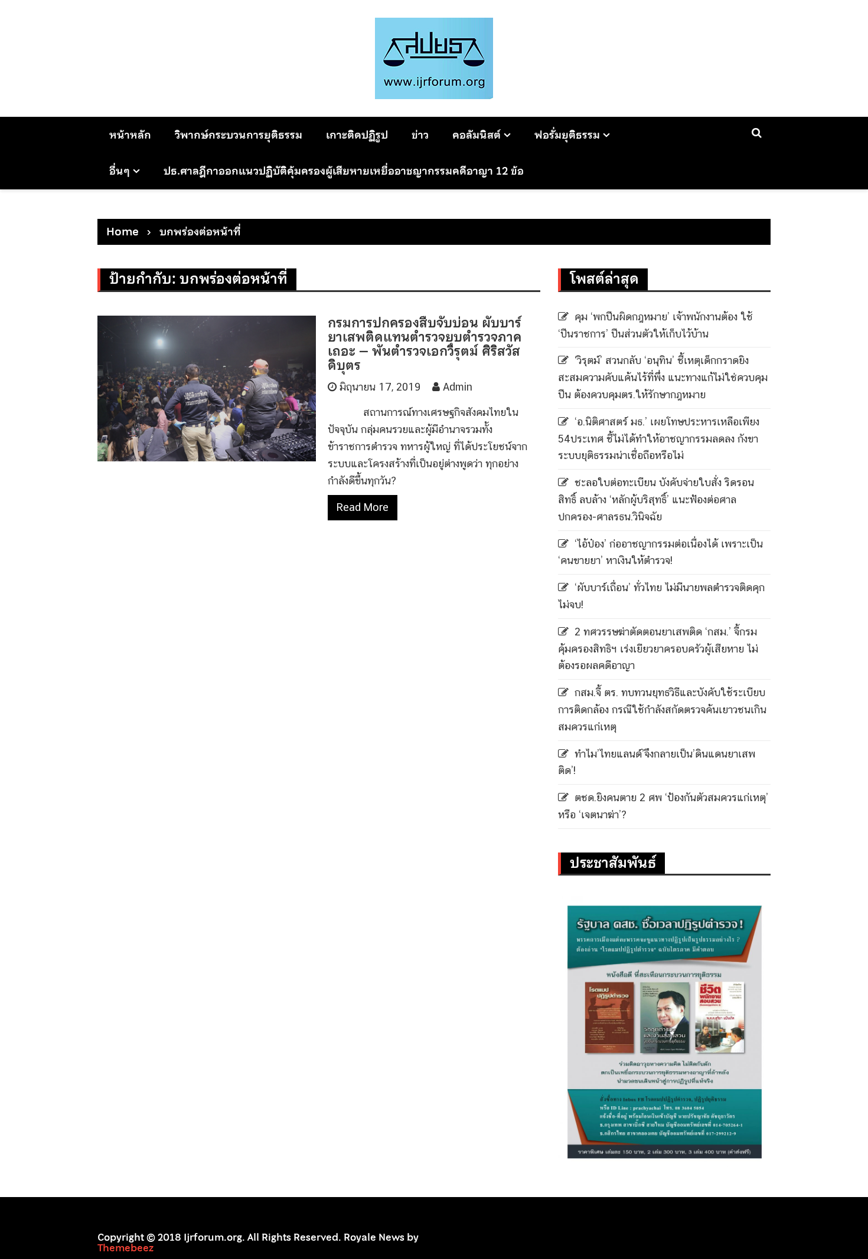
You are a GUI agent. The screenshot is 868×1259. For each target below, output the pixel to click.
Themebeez (125, 1247)
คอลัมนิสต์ (476, 134)
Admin (457, 387)
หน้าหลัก (130, 134)
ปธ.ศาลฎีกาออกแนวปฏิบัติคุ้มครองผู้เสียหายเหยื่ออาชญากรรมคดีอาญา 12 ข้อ (344, 170)
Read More (363, 507)
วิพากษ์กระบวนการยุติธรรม (238, 134)
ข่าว (420, 134)
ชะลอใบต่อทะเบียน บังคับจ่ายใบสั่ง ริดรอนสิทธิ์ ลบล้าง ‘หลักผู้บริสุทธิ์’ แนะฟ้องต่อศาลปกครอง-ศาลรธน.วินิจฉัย (656, 499)
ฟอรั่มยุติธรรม (567, 134)
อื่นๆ (119, 170)
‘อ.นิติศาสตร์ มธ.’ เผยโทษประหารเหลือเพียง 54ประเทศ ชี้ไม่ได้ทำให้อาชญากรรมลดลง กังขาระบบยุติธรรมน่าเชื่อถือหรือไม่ (658, 438)
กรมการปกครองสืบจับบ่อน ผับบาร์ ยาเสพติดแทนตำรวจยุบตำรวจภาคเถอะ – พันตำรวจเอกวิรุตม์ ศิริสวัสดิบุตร (424, 344)
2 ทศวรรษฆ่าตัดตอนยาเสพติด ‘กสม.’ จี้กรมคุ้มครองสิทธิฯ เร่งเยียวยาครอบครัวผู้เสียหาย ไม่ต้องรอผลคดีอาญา (658, 648)
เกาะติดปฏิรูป (357, 134)
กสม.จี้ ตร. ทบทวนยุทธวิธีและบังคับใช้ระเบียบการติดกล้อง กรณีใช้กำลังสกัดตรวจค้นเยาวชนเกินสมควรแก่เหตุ (662, 709)
